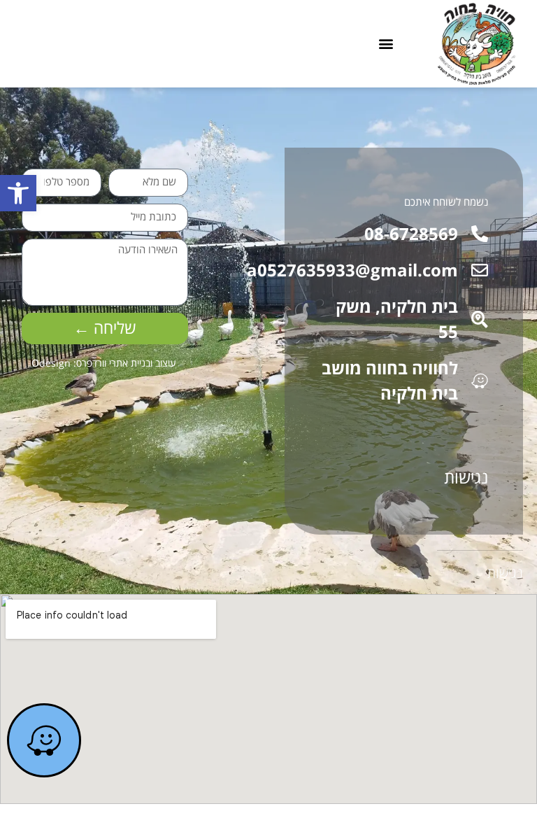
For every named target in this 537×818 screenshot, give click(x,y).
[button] (18, 193)
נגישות (466, 476)
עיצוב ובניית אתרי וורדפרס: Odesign (103, 362)
